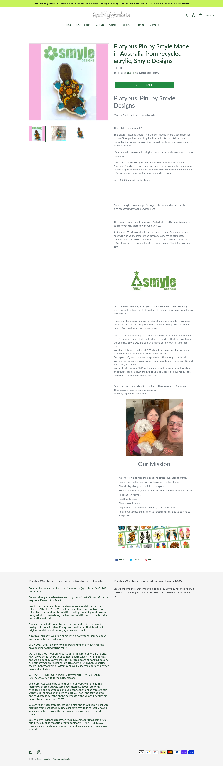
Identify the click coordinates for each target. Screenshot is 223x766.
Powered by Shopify (61, 759)
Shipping (131, 72)
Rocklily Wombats (44, 759)
